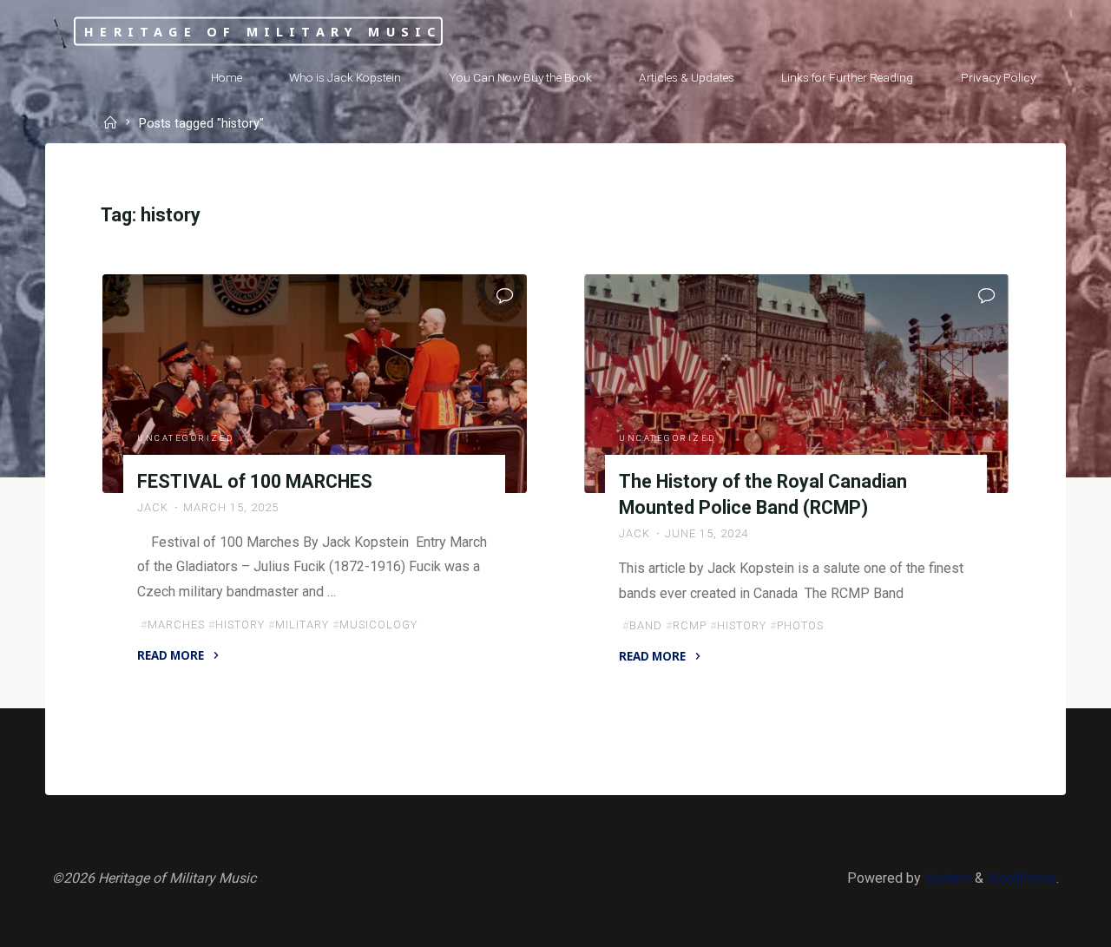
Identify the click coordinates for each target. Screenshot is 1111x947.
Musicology (378, 624)
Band (646, 625)
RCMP (690, 625)
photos (801, 625)
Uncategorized (185, 438)
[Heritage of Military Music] (59, 31)
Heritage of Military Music (262, 31)
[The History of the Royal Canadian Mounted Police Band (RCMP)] (796, 383)
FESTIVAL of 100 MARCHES (254, 480)
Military (302, 624)
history (240, 624)
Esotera (946, 878)
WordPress (1021, 878)
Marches (176, 624)
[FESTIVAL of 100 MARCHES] (314, 383)
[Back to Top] (1043, 922)
